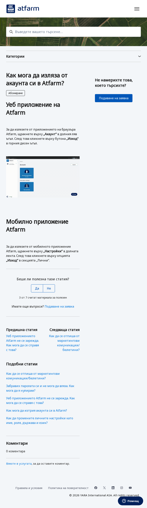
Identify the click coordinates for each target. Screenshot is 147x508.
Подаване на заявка (59, 306)
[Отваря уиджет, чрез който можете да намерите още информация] (130, 501)
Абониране (15, 93)
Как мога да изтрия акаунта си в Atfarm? (36, 410)
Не (49, 288)
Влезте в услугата (19, 463)
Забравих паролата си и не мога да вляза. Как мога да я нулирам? (40, 388)
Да (37, 288)
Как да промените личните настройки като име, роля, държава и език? (39, 420)
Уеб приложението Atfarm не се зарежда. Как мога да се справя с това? (40, 400)
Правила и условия (28, 488)
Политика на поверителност (68, 488)
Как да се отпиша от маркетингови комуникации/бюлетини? (33, 375)
